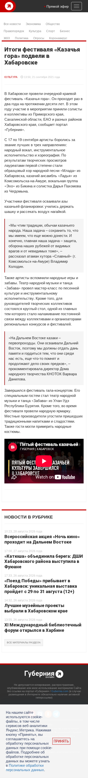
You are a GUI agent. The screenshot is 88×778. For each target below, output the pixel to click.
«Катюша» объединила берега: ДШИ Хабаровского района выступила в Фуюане (43, 561)
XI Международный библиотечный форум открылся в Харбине (42, 627)
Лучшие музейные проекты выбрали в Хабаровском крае (35, 608)
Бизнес (65, 31)
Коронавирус (58, 38)
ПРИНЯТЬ (61, 741)
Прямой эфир (57, 6)
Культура (35, 31)
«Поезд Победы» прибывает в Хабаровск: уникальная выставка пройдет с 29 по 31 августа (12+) (40, 586)
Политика (21, 38)
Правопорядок (14, 31)
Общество (53, 24)
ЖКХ (7, 38)
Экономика (33, 24)
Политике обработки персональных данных (25, 767)
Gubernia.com (59, 691)
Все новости (12, 24)
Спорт (50, 31)
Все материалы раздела (24, 642)
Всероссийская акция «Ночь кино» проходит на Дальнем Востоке (42, 539)
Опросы (38, 38)
